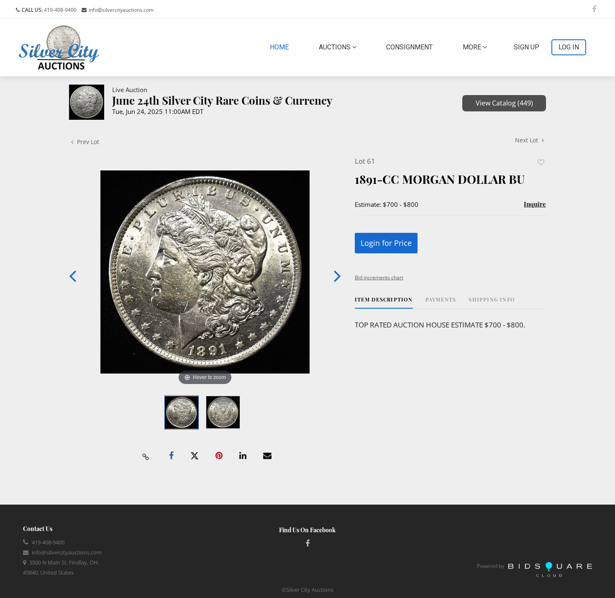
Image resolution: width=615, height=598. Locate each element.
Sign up (526, 47)
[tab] (384, 302)
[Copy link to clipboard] (146, 456)
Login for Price (386, 243)
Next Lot (527, 140)
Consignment (409, 47)
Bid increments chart (379, 277)
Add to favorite (541, 162)
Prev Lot (87, 142)
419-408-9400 (60, 9)
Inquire (535, 204)
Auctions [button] (335, 47)
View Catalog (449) (504, 103)
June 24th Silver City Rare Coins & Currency (222, 100)
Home (281, 47)
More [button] (473, 47)
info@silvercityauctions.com (121, 9)
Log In (569, 47)
